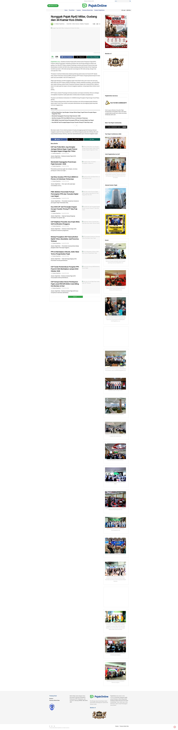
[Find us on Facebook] (49, 726)
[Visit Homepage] (94, 6)
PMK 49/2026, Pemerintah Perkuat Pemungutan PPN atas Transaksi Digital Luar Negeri (73, 120)
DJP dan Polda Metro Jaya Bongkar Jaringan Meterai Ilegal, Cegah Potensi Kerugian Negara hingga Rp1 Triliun (64, 149)
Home (66, 10)
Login (124, 10)
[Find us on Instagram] (51, 726)
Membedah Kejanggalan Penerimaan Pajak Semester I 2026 (66, 116)
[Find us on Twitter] (54, 726)
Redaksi (51, 698)
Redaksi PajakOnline (99, 10)
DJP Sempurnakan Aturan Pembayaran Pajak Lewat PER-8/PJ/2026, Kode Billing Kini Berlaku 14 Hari (65, 284)
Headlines (82, 23)
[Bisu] (121, 127)
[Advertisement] (116, 81)
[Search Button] (130, 1)
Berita (74, 23)
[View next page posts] (77, 125)
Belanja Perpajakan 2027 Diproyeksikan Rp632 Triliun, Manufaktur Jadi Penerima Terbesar (65, 239)
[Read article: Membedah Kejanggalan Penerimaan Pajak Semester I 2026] (91, 167)
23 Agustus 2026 (65, 153)
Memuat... (75, 296)
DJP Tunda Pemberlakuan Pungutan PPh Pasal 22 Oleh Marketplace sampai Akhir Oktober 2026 (65, 269)
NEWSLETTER (53, 5)
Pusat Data (71, 10)
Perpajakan (86, 23)
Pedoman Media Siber (87, 10)
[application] (116, 127)
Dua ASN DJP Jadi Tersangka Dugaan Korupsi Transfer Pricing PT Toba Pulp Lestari (72, 122)
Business (77, 23)
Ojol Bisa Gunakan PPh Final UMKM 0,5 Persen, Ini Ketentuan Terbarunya (70, 118)
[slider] (124, 127)
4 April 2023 (69, 23)
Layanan (79, 10)
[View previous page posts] (74, 125)
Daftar (129, 10)
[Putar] (107, 127)
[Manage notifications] (175, 727)
